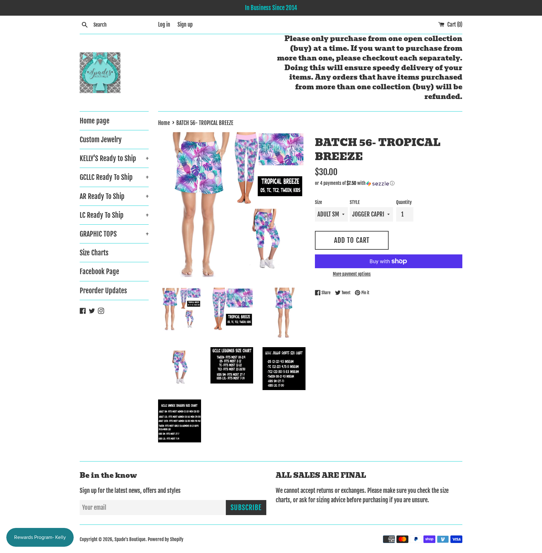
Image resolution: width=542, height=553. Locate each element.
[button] (388, 183)
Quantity (404, 202)
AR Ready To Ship (114, 196)
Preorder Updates (103, 290)
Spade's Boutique (130, 539)
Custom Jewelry (101, 139)
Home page (94, 121)
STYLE (355, 202)
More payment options (352, 274)
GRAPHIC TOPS (114, 234)
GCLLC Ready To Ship (114, 177)
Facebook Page (99, 271)
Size (318, 202)
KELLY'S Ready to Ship (114, 158)
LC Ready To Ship (114, 215)
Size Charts (94, 252)
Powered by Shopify (165, 539)
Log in (164, 24)
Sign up (185, 24)
